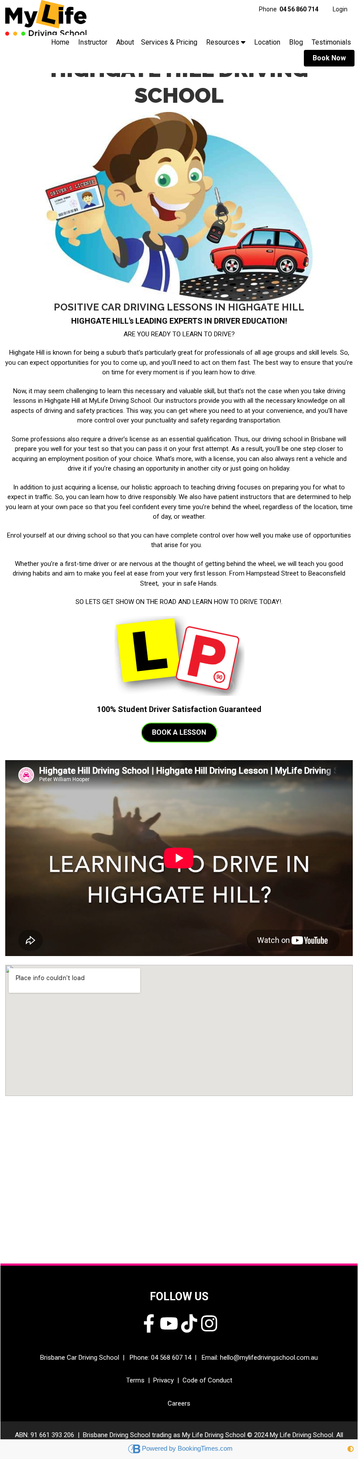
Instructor (92, 42)
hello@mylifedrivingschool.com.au (269, 1357)
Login (340, 9)
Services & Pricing (169, 42)
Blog (296, 42)
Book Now (329, 58)
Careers (179, 1403)
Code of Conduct (207, 1380)
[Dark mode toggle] (351, 1449)
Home (60, 42)
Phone (288, 9)
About (125, 42)
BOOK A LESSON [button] (179, 732)
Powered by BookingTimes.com (187, 1448)
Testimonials (331, 42)
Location (267, 42)
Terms (135, 1380)
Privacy (163, 1380)
